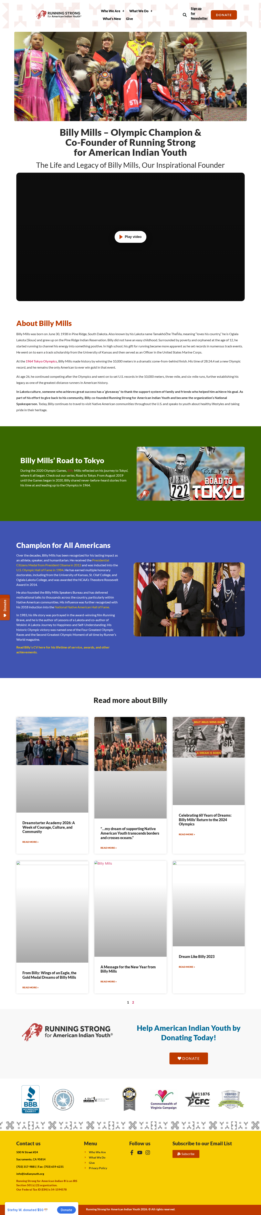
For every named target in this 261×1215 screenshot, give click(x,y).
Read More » (30, 841)
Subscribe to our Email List (202, 1143)
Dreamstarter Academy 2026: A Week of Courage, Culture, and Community (48, 827)
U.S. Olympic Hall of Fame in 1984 (39, 570)
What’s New (112, 19)
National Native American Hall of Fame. (82, 607)
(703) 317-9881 (26, 1166)
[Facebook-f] (131, 1152)
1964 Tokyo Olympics (41, 361)
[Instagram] (147, 1152)
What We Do (138, 11)
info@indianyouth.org (30, 1173)
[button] (185, 15)
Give (129, 19)
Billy (70, 470)
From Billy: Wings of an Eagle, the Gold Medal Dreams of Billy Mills (49, 975)
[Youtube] (139, 1152)
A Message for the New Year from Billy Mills (128, 969)
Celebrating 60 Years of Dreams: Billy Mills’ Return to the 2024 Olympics (205, 819)
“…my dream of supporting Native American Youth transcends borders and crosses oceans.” (130, 833)
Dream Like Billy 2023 (197, 956)
